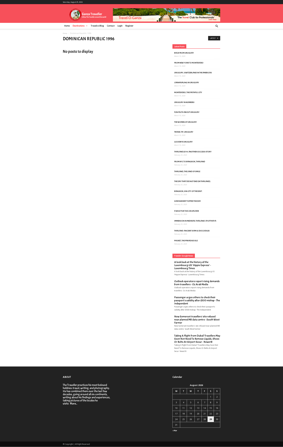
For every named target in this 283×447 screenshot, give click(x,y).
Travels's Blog (97, 25)
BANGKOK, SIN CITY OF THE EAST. (188, 191)
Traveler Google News (183, 256)
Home (67, 25)
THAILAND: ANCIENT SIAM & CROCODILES (192, 230)
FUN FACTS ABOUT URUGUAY (186, 112)
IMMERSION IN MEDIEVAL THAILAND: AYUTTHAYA (195, 221)
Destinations (79, 25)
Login (119, 25)
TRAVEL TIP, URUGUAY (183, 132)
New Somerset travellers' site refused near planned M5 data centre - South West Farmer (197, 319)
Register (129, 25)
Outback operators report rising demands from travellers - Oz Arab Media (197, 283)
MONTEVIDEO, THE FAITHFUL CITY (188, 92)
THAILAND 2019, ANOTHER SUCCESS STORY (193, 151)
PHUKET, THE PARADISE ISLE (186, 240)
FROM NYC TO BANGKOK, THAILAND (189, 161)
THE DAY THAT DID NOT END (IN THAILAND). (192, 181)
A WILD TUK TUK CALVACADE (186, 211)
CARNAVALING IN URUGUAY (186, 82)
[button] (216, 26)
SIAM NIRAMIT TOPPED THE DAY (187, 201)
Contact (111, 25)
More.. (73, 403)
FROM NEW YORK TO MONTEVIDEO (188, 62)
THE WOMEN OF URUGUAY (185, 122)
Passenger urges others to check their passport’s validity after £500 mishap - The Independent (197, 300)
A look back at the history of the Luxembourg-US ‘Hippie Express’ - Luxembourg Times (192, 265)
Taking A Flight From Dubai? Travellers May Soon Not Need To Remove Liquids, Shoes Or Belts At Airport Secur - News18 (197, 339)
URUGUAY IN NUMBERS (184, 102)
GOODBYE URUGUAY (183, 142)
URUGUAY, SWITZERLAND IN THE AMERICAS (193, 72)
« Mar (175, 430)
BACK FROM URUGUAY (184, 53)
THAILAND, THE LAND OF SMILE (187, 171)
